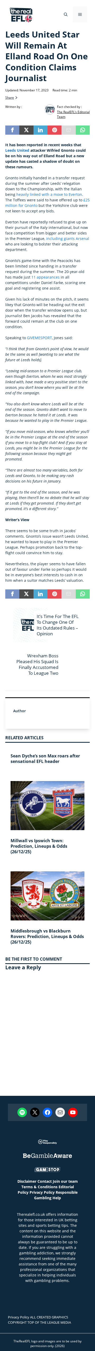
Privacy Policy (42, 1192)
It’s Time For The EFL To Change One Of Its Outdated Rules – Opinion (58, 625)
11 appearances (45, 277)
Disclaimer (26, 1181)
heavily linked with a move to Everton (49, 194)
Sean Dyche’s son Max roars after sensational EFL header (45, 758)
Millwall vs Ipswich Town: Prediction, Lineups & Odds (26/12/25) (39, 846)
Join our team (65, 1181)
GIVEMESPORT (39, 337)
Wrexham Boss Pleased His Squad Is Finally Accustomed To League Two (37, 664)
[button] (66, 14)
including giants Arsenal (67, 238)
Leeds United (17, 150)
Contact (44, 1181)
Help (57, 1197)
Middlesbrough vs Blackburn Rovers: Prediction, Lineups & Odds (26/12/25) (47, 936)
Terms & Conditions (39, 1186)
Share (9, 97)
